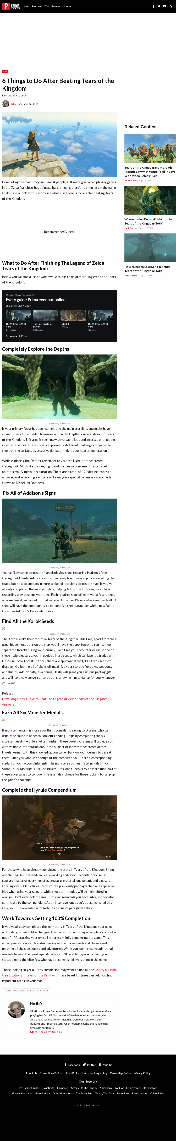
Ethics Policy (72, 1073)
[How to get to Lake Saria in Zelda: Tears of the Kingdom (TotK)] (150, 248)
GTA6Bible (157, 1093)
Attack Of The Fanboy (84, 1087)
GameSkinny (42, 1093)
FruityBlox (123, 1093)
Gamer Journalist (22, 1093)
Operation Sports (63, 1093)
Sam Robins (131, 275)
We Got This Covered (127, 1087)
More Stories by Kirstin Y (46, 1031)
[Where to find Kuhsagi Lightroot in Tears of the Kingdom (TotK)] (150, 201)
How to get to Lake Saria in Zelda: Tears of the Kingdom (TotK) (147, 269)
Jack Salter (130, 228)
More (69, 8)
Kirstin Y (16, 104)
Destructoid (150, 1087)
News (26, 6)
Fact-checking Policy (94, 1073)
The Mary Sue (84, 1093)
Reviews (56, 6)
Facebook (73, 1064)
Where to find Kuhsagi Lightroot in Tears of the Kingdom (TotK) (148, 221)
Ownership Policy (120, 1073)
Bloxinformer (140, 1093)
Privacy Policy (142, 1073)
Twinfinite (48, 1087)
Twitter (91, 1064)
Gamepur (62, 1087)
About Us (68, 4)
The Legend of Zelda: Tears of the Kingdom (26, 991)
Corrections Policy (51, 1073)
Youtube (107, 1064)
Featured (37, 6)
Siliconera (106, 1087)
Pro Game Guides (29, 1087)
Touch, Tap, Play (104, 1093)
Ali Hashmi (130, 180)
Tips (46, 6)
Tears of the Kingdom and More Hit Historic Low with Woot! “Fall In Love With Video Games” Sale (149, 172)
